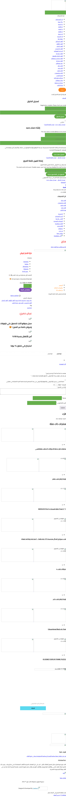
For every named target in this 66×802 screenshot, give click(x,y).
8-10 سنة (60, 36)
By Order (60, 39)
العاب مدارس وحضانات (57, 58)
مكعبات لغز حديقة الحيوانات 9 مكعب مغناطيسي (50, 448)
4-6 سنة (60, 34)
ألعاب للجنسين (59, 49)
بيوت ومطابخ (59, 63)
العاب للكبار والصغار (57, 56)
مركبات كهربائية (58, 78)
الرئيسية (63, 247)
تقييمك (63, 385)
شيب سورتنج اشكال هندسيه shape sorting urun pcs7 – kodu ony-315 (43, 539)
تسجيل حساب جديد (60, 124)
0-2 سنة (60, 24)
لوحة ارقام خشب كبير (59, 599)
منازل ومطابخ (59, 80)
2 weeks (60, 27)
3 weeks (60, 31)
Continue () (63, 795)
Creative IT (35, 788)
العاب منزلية (59, 61)
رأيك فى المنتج (61, 387)
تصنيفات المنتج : (27, 298)
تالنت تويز (60, 68)
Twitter (26, 264)
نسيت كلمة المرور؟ (49, 124)
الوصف (61, 285)
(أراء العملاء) (62, 364)
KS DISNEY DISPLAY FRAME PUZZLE (54, 659)
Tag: (31, 305)
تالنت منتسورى (59, 73)
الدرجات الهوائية (58, 51)
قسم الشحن (59, 75)
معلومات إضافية (58, 287)
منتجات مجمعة (59, 83)
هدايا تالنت (60, 85)
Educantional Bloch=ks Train (57, 629)
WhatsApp (25, 266)
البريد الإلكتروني (61, 403)
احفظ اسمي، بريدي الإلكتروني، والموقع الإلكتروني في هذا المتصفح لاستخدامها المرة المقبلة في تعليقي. (35, 381)
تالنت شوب (60, 70)
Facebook (26, 261)
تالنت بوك (60, 66)
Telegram (26, 269)
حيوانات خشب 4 (61, 569)
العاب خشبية (59, 53)
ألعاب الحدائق (59, 41)
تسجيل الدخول (61, 157)
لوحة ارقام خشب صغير (59, 479)
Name (64, 398)
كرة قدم (29, 308)
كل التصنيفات (59, 19)
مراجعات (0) (59, 290)
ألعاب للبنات (60, 46)
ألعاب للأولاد (59, 44)
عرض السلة (57, 795)
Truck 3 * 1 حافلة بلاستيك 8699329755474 (52, 509)
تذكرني (62, 122)
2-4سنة (60, 29)
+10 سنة (60, 22)
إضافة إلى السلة (25, 290)
